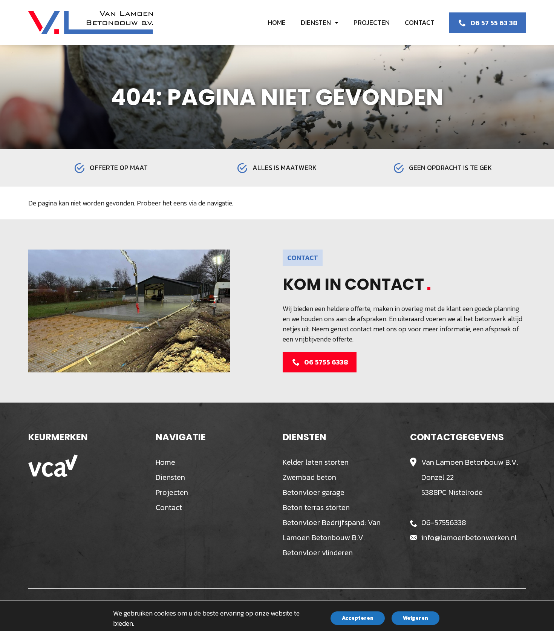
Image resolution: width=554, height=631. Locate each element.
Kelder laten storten (316, 462)
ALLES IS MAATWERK (285, 167)
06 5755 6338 (326, 362)
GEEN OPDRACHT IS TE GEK (450, 167)
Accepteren (357, 618)
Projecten (172, 492)
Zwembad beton (309, 477)
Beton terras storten (316, 507)
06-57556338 (443, 522)
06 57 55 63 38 (493, 23)
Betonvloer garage (313, 492)
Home (165, 462)
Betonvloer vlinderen (318, 552)
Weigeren (415, 618)
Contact (169, 507)
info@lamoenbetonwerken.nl (469, 537)
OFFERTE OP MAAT (119, 167)
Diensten (170, 477)
